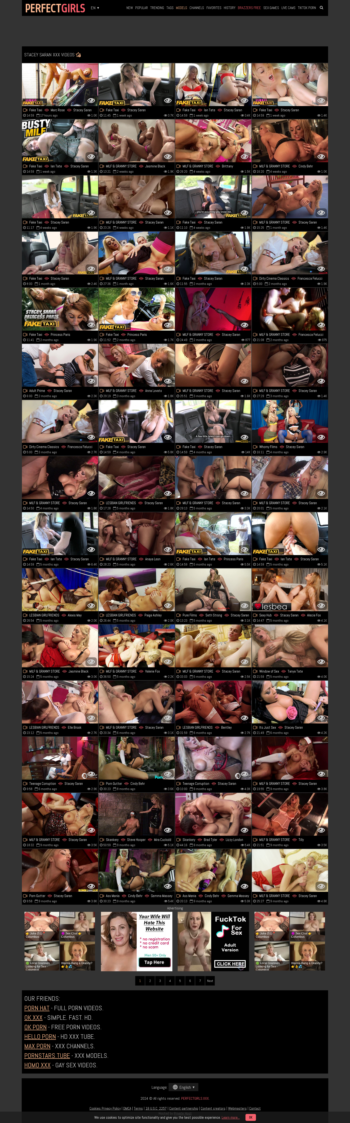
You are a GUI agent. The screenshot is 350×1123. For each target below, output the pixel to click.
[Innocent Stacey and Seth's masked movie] (213, 589)
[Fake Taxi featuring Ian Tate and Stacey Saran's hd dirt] (213, 533)
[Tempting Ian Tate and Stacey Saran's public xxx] (60, 533)
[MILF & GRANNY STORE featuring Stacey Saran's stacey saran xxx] (290, 870)
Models (181, 7)
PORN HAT (37, 1008)
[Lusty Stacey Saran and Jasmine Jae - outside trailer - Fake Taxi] (213, 421)
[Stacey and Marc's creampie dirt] (60, 84)
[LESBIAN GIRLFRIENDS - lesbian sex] (213, 702)
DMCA (127, 1108)
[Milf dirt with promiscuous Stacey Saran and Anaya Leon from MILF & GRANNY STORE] (137, 533)
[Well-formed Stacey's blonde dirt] (60, 814)
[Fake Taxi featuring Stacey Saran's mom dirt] (213, 253)
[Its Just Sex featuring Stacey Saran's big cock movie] (290, 702)
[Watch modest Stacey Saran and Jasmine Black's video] (60, 646)
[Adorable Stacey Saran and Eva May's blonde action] (137, 646)
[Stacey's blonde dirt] (213, 646)
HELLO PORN (40, 1036)
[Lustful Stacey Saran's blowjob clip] (60, 758)
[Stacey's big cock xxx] (213, 309)
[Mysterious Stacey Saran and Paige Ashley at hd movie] (137, 589)
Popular (141, 7)
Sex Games (271, 7)
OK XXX (33, 1017)
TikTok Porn (307, 7)
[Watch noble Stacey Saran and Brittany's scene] (213, 140)
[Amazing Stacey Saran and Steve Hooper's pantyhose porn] (137, 814)
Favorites (213, 7)
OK (250, 1117)
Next (210, 981)
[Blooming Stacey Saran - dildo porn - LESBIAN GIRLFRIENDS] (137, 477)
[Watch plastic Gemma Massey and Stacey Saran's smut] (213, 870)
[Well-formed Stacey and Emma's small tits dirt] (213, 477)
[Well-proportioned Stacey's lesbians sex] (290, 84)
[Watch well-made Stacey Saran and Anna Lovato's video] (137, 365)
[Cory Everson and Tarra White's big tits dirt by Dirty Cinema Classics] (60, 421)
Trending (157, 7)
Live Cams (288, 7)
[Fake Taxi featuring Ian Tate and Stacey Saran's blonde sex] (60, 140)
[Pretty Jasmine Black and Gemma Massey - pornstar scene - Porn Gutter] (137, 758)
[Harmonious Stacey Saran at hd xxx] (290, 197)
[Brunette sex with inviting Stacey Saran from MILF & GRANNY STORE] (290, 758)
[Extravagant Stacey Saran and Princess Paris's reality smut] (137, 309)
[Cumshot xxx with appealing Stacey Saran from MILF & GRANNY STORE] (137, 702)
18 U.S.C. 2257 (156, 1108)
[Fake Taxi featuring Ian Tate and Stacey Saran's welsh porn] (290, 533)
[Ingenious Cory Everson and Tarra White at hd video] (290, 253)
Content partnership (183, 1108)
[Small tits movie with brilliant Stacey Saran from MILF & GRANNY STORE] (290, 477)
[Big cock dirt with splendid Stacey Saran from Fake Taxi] (60, 253)
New (129, 7)
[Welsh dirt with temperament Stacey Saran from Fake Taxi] (213, 197)
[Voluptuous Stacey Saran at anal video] (290, 365)
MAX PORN (37, 1046)
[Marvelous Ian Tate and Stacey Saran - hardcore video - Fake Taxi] (213, 84)
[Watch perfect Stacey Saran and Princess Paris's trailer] (60, 309)
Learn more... (231, 1117)
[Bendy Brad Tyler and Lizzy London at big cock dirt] (213, 814)
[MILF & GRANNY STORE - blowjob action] (213, 365)
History (229, 7)
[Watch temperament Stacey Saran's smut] (60, 870)
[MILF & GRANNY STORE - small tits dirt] (137, 253)
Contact (255, 1108)
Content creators (213, 1108)
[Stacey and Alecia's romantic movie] (290, 589)
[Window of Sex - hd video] (290, 646)
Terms (138, 1108)
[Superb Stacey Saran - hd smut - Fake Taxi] (60, 197)
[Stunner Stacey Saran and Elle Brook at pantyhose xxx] (60, 702)
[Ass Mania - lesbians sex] (137, 870)
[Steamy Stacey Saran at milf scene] (137, 197)
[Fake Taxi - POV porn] (137, 84)
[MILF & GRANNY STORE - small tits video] (137, 140)
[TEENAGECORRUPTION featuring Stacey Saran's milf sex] (213, 758)
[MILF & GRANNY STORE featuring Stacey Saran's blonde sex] (60, 477)
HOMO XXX (37, 1065)
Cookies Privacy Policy (105, 1108)
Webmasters (237, 1108)
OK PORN (35, 1027)
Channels (197, 7)
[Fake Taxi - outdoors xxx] (137, 421)
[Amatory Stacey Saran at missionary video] (290, 421)
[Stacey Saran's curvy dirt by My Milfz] (60, 365)
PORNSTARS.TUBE (47, 1055)
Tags (170, 7)
